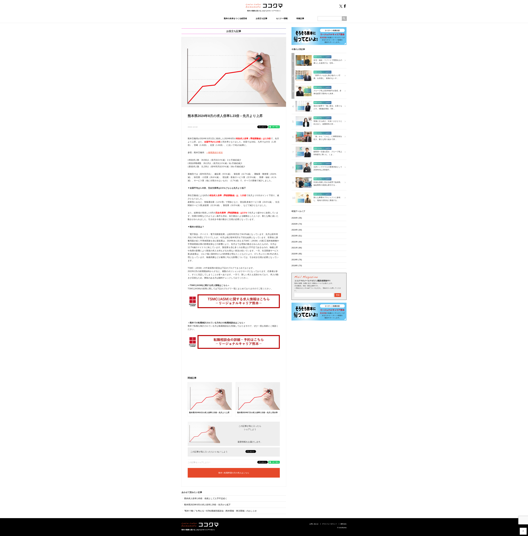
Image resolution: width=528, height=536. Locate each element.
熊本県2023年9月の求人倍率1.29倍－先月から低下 (207, 504)
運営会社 (343, 524)
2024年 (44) (297, 230)
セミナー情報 (282, 18)
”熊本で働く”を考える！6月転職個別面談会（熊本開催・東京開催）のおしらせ (220, 511)
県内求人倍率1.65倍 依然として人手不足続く (205, 498)
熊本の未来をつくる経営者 (235, 18)
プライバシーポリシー (329, 524)
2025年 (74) (297, 224)
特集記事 (300, 18)
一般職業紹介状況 (214, 152)
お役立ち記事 (261, 18)
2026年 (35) (297, 218)
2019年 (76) (297, 260)
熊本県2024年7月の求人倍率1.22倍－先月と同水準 (257, 412)
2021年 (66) (297, 248)
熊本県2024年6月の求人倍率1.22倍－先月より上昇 (209, 412)
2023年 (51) (297, 236)
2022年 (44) (297, 242)
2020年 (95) (297, 254)
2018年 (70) (297, 265)
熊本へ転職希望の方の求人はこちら (233, 473)
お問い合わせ (313, 524)
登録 (338, 295)
